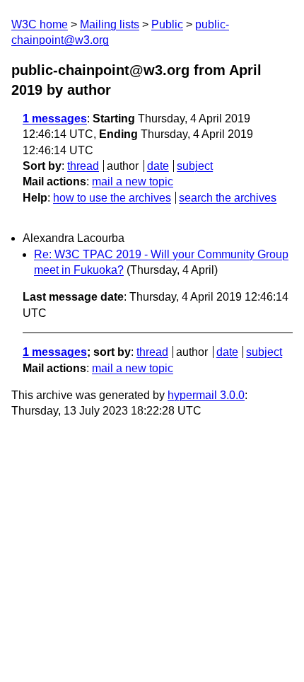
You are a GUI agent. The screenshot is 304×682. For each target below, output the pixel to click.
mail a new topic (132, 181)
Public (167, 24)
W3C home (39, 24)
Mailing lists (109, 24)
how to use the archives (112, 198)
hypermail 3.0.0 (206, 395)
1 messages (55, 118)
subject (195, 166)
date (158, 166)
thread (83, 166)
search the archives (227, 198)
